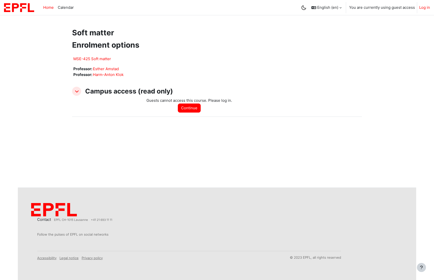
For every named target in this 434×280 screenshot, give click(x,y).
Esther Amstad (106, 68)
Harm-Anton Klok (108, 74)
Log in (424, 7)
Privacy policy (92, 258)
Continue (189, 108)
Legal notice (69, 258)
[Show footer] (421, 267)
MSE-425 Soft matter (92, 58)
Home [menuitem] (48, 7)
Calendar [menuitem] (66, 7)
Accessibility (47, 258)
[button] (326, 7)
